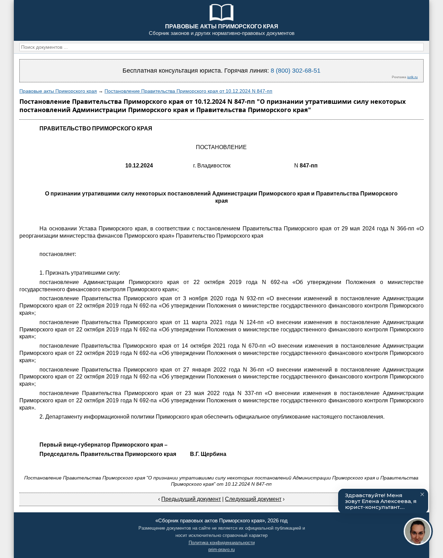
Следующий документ (253, 499)
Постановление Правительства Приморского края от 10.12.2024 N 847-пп (188, 91)
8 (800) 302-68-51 (295, 70)
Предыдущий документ (191, 499)
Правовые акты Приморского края (58, 91)
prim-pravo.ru (221, 549)
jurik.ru (412, 77)
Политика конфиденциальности (222, 542)
